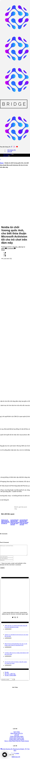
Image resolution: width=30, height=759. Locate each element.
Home (1, 163)
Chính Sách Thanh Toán (17, 738)
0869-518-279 (16, 757)
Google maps (15, 753)
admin (3, 248)
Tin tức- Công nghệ (10, 675)
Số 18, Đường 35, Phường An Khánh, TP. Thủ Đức (15, 749)
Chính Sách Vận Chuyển (16, 739)
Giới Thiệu (17, 732)
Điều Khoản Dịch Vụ (17, 733)
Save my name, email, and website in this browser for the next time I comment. (13, 564)
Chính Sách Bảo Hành (16, 736)
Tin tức (7, 672)
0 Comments (10, 248)
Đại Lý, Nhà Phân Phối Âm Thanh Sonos (17, 741)
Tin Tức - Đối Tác (18, 247)
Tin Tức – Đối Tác (10, 673)
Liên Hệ (16, 735)
